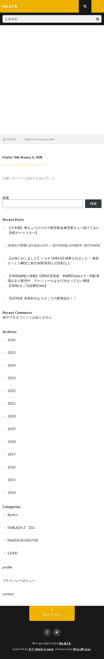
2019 (12, 429)
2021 (12, 403)
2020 (12, 416)
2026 (12, 340)
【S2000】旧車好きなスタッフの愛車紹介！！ (42, 298)
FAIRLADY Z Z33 (21, 528)
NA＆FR (65, 643)
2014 (12, 493)
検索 (6, 198)
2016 (12, 467)
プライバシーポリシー (19, 581)
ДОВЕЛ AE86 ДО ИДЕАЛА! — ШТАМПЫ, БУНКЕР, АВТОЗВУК (54, 245)
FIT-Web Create (41, 649)
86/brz (13, 515)
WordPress (82, 649)
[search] (97, 19)
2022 (12, 391)
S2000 (12, 553)
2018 (12, 442)
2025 (12, 352)
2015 (12, 480)
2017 (12, 454)
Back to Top (52, 615)
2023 (12, 378)
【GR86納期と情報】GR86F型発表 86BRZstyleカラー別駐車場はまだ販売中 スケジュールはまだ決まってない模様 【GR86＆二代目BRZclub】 (53, 281)
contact (8, 594)
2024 (12, 365)
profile (7, 567)
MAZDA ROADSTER (23, 540)
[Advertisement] (52, 80)
